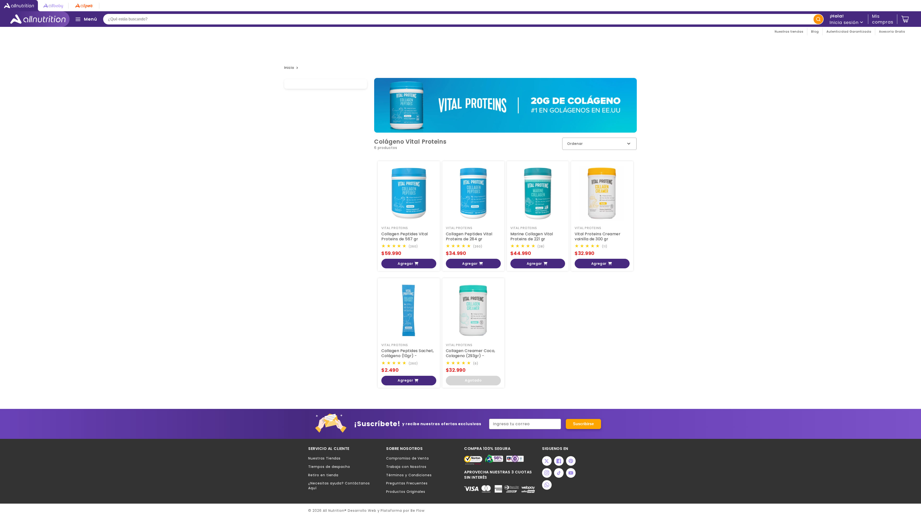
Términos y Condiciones (409, 475)
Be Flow (418, 510)
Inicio (289, 67)
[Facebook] (558, 461)
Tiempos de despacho (329, 467)
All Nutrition (333, 510)
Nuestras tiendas (789, 31)
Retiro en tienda (323, 475)
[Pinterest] (570, 461)
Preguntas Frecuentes (407, 483)
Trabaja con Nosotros (406, 467)
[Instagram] (546, 473)
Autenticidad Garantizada (849, 31)
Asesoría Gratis (892, 31)
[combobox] (463, 19)
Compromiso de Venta (407, 458)
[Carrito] (905, 19)
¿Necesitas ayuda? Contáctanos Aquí (339, 485)
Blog (815, 31)
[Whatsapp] (546, 485)
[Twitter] (546, 461)
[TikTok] (558, 473)
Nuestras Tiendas (324, 458)
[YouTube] (570, 473)
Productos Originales (405, 491)
